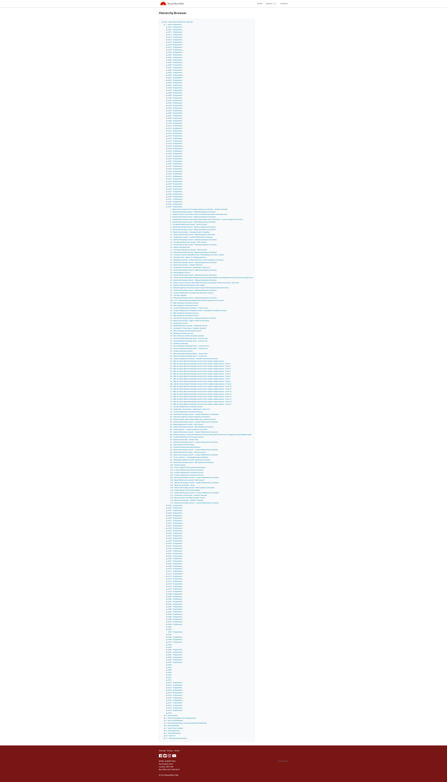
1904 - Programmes (175, 108)
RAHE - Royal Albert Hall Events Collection (178, 22)
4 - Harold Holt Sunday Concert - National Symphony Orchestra (193, 217)
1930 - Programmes (175, 174)
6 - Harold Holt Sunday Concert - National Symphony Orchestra (193, 222)
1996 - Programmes (175, 639)
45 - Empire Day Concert (179, 323)
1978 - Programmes (175, 589)
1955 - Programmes (175, 531)
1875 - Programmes (175, 42)
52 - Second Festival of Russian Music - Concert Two (188, 341)
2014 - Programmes (175, 685)
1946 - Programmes (175, 508)
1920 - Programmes (175, 148)
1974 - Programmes (175, 579)
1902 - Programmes (175, 103)
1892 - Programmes (175, 78)
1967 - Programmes (175, 561)
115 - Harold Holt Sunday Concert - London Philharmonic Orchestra (194, 503)
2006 (170, 665)
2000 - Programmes (175, 650)
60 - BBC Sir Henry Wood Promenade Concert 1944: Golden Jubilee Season (197, 361)
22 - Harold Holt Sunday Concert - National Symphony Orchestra (193, 262)
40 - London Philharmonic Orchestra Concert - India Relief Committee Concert (198, 310)
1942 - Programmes (175, 202)
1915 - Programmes (175, 136)
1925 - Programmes (175, 161)
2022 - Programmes (175, 705)
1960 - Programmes (175, 543)
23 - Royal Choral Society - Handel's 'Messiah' (186, 265)
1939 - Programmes (175, 197)
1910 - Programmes (175, 123)
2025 (170, 713)
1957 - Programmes (175, 536)
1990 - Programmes (175, 619)
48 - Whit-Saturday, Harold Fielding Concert (185, 331)
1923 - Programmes (175, 156)
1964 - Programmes (175, 553)
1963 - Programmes (175, 551)
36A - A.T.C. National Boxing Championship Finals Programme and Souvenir (197, 300)
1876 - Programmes (175, 45)
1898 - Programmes (175, 93)
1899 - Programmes (175, 95)
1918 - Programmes (175, 143)
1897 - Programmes (175, 90)
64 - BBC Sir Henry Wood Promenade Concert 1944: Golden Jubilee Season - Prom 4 (200, 371)
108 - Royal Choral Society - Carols (182, 485)
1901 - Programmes (175, 100)
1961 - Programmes (175, 546)
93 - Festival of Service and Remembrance (185, 447)
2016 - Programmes (175, 690)
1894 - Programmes (175, 83)
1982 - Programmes (175, 599)
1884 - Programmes (175, 60)
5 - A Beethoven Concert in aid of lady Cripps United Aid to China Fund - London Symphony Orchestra (206, 219)
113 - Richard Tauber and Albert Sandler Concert (187, 498)
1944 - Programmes (175, 207)
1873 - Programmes (175, 37)
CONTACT (284, 3)
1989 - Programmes (175, 617)
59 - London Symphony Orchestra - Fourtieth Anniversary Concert (194, 358)
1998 (170, 645)
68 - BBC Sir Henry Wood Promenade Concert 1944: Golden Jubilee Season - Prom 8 (200, 381)
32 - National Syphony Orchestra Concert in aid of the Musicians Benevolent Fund (199, 288)
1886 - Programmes (175, 65)
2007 (170, 667)
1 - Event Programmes (174, 24)
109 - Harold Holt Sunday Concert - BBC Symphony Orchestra (192, 488)
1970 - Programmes (175, 569)
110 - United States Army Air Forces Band (185, 490)
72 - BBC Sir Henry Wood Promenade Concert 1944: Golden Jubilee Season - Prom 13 (201, 394)
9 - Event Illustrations (173, 733)
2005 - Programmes (175, 662)
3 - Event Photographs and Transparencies (181, 718)
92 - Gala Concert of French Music (182, 445)
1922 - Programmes (175, 153)
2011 (170, 677)
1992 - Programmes (175, 624)
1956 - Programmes (175, 533)
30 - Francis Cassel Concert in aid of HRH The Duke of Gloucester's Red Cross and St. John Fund (204, 283)
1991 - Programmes (175, 622)
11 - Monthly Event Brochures (176, 738)
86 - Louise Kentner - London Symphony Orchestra (188, 429)
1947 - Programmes (175, 510)
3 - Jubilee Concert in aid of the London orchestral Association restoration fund (198, 214)
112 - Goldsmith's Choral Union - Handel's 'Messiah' (188, 495)
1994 (170, 634)
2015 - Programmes (175, 688)
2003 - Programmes (175, 657)
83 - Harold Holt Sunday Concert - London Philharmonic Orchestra (194, 422)
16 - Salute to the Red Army (180, 247)
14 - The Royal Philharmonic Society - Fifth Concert (188, 242)
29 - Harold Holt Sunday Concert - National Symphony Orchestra (193, 280)
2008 (170, 670)
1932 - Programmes (175, 179)
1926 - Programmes (175, 164)
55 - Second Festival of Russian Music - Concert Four (189, 348)
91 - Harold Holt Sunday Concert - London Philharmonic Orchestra (194, 442)
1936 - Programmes (175, 189)
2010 (170, 675)
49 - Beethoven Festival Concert (181, 333)
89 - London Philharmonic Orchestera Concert (186, 437)
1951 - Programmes (175, 520)
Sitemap (162, 750)
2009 (170, 672)
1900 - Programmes (175, 98)
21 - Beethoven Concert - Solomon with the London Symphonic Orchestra (197, 260)
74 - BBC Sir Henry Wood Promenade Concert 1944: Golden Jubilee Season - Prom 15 (201, 399)
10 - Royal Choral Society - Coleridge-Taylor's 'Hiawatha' (190, 232)
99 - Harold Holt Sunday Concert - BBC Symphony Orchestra (191, 462)
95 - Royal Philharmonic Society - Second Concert (188, 452)
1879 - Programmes (175, 52)
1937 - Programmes (175, 191)
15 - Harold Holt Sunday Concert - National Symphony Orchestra (193, 245)
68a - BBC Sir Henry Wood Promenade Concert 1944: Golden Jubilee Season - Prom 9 (200, 384)
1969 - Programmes (175, 566)
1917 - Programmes (175, 141)
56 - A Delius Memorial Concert (181, 351)
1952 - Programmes (175, 523)
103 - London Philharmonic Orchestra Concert (186, 472)
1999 (170, 647)
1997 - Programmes (175, 642)
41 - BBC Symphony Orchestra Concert (184, 313)
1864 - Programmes (175, 27)
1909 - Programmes (175, 121)
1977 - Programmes (175, 586)
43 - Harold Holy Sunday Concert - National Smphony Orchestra (193, 318)
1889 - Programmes (175, 70)
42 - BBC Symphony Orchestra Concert (184, 315)
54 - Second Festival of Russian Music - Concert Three (189, 346)
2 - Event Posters (172, 715)
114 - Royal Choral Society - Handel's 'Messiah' (186, 500)
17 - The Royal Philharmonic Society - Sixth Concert (188, 250)
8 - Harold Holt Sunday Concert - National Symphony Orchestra (193, 227)
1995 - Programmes (175, 637)
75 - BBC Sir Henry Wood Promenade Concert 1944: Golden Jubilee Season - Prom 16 (201, 402)
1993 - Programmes (175, 632)
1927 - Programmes (175, 166)
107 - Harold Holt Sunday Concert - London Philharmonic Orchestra (194, 483)
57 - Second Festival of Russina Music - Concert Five (188, 353)
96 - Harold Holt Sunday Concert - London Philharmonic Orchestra (194, 455)
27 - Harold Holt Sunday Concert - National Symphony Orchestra (193, 275)
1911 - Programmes (175, 126)
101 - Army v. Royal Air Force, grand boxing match (188, 467)
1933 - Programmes (175, 181)
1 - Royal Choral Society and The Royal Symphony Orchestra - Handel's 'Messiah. (199, 209)
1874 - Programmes (175, 40)
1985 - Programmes (175, 607)
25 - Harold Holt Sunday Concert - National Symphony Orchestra (193, 270)
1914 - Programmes (175, 133)
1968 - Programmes (175, 564)
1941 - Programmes (175, 199)
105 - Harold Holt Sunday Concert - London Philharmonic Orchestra (194, 477)
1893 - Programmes (175, 80)
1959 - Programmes (175, 541)
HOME (259, 3)
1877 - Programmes (175, 47)
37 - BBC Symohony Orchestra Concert (184, 303)
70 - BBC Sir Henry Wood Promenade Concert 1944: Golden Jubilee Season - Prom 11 (201, 389)
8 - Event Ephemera (173, 731)
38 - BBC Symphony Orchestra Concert (184, 305)
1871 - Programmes (175, 32)
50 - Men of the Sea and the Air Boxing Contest (187, 336)
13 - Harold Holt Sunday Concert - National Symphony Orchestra (193, 240)
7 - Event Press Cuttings (174, 728)
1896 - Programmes (175, 88)
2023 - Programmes (175, 708)
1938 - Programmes (175, 194)
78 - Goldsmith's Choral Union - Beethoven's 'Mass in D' (190, 409)
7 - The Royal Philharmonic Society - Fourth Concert (188, 224)
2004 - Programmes (175, 660)
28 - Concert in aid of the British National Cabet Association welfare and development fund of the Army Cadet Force (211, 277)
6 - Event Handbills (172, 726)
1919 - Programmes (175, 146)
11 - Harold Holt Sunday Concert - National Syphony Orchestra (192, 234)
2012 (170, 680)
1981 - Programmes (175, 596)
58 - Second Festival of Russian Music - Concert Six (188, 356)
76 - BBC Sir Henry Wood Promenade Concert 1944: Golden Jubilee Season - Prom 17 (201, 404)
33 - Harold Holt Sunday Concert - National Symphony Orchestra (193, 290)
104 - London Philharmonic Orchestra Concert (186, 475)
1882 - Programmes (175, 55)
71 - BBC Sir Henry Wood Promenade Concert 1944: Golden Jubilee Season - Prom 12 (201, 391)
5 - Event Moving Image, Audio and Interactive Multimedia (186, 723)
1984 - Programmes (175, 604)
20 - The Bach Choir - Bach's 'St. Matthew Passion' (188, 257)
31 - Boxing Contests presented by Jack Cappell (187, 285)
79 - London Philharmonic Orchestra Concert (186, 412)
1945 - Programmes (175, 505)
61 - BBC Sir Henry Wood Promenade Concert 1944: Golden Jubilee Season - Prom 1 (200, 364)
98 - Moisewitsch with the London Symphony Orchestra (190, 460)
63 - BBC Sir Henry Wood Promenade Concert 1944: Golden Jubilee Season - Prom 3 (200, 369)
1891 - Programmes (175, 75)
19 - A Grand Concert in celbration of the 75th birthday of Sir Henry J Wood (197, 255)
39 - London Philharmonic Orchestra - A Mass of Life (189, 308)
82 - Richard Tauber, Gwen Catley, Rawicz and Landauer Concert (193, 419)
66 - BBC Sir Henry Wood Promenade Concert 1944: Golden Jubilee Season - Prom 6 (200, 376)
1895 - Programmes (175, 85)
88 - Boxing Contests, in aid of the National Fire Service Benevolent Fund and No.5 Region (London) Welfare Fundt (210, 434)
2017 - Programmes (175, 693)
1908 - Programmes (175, 118)
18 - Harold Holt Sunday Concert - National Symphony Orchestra (193, 252)
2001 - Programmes (175, 652)
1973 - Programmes (175, 576)
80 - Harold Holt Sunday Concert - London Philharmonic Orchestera (194, 414)
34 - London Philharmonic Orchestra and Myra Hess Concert (191, 293)
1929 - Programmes (175, 171)
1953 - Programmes (175, 526)
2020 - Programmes (175, 700)
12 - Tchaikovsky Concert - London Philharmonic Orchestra (191, 237)
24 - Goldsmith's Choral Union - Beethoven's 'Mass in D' (190, 267)
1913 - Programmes (175, 131)
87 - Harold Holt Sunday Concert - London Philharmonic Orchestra (194, 432)
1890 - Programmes (175, 72)
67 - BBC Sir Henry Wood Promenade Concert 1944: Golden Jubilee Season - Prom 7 (200, 379)
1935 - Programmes (175, 186)
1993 (170, 627)
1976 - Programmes (175, 584)
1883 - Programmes (175, 57)
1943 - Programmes (175, 204)
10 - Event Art (170, 736)
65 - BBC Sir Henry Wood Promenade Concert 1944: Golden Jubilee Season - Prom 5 (200, 374)
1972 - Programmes (175, 574)
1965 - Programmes (175, 556)
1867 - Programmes (175, 30)
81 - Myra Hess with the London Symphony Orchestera (190, 417)
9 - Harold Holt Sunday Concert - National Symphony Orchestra (193, 229)
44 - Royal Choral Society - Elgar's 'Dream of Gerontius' (189, 321)
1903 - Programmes (175, 105)
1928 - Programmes (175, 169)
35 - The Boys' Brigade (178, 295)
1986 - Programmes (175, 609)
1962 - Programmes (175, 548)
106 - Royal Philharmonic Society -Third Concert (187, 480)
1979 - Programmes (175, 591)
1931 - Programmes (175, 176)
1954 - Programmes (175, 528)
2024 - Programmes (175, 710)
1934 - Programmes (175, 184)
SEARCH (269, 3)
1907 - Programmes (175, 116)
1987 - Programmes (175, 612)
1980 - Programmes (175, 594)
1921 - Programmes (175, 151)
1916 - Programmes (175, 138)
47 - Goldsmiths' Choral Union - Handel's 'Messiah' (188, 328)
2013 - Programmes (175, 682)
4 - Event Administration (174, 720)
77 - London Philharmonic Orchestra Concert (186, 407)
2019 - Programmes (175, 698)
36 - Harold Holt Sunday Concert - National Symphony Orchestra (193, 298)
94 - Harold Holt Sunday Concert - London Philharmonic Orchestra (194, 450)
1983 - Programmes (175, 601)
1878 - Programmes (175, 50)
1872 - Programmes (175, 35)
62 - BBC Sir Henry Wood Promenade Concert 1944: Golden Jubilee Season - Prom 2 (200, 366)
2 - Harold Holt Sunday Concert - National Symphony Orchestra (193, 212)
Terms (176, 750)
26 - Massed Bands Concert (180, 272)
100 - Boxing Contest (177, 465)
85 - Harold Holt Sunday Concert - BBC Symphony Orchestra (191, 427)
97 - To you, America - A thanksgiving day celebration (189, 457)
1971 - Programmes (175, 571)
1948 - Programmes (175, 513)
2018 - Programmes (175, 695)
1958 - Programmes (175, 538)
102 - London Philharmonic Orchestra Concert (186, 470)
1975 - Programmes (175, 581)
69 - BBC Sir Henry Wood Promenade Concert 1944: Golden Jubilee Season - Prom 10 (201, 386)
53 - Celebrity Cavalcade (179, 343)
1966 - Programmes (175, 558)
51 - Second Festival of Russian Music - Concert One (189, 338)
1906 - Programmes (175, 113)
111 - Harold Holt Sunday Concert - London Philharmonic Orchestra (194, 493)
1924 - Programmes (175, 159)
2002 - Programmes (175, 655)
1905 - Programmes (175, 111)
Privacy (170, 750)
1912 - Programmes (175, 128)
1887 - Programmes (175, 67)
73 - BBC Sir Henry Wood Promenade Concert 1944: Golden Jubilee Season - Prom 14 (201, 396)
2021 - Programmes (175, 703)
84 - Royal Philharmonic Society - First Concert (186, 424)
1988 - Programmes (175, 614)
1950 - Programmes (175, 518)
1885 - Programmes (175, 62)
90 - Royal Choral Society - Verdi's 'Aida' (184, 439)
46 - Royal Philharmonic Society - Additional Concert (188, 326)
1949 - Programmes (175, 515)
